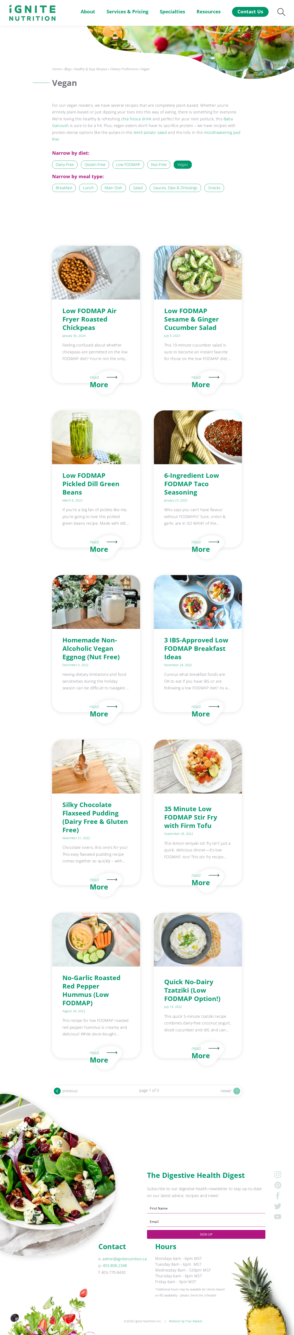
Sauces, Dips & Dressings (175, 187)
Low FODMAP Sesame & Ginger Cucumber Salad (191, 319)
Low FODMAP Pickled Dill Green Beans (90, 484)
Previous (69, 1090)
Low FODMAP (128, 164)
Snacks (214, 187)
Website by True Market (185, 1321)
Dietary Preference (123, 69)
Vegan (182, 164)
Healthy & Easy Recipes (90, 69)
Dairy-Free (65, 164)
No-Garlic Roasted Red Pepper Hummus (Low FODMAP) (91, 990)
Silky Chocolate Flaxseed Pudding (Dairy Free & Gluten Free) (95, 817)
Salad (138, 187)
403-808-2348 (115, 1265)
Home (56, 69)
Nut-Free (159, 164)
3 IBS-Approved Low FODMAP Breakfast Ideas (196, 648)
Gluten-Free (95, 164)
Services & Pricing (127, 11)
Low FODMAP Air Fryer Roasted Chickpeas (89, 319)
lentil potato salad (150, 132)
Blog (67, 69)
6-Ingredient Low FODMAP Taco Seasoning (191, 484)
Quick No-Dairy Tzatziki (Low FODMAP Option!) (192, 990)
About (88, 11)
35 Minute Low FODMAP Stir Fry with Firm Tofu (190, 817)
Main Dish (113, 187)
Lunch (88, 187)
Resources (209, 11)
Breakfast (64, 187)
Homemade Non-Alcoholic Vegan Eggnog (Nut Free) (91, 648)
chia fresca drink (136, 118)
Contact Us (250, 11)
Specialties (172, 11)
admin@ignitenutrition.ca (124, 1258)
